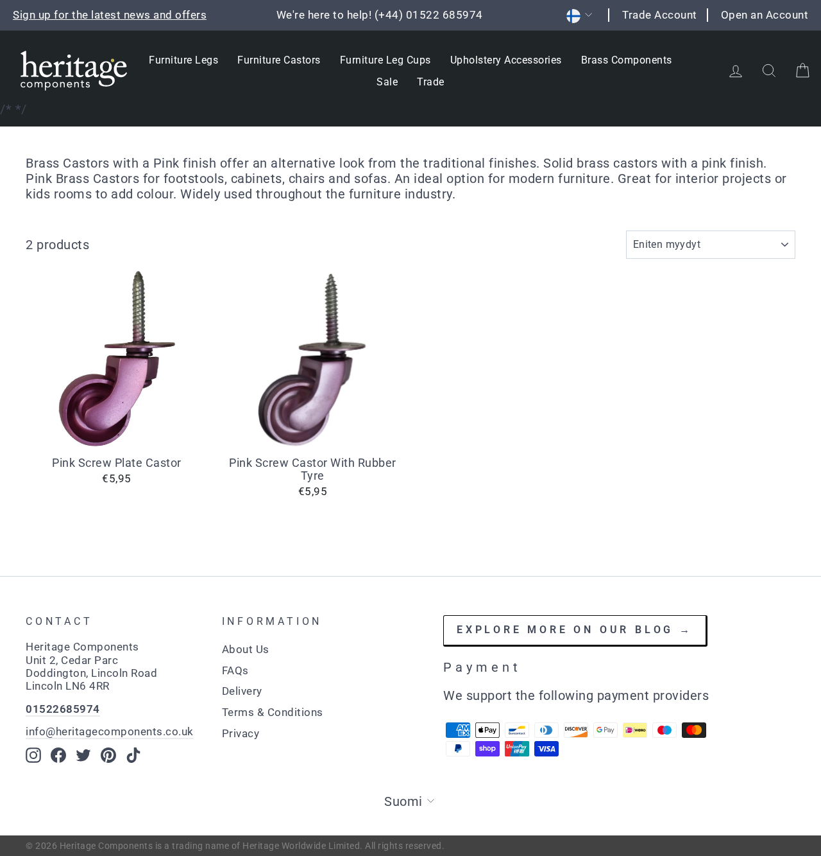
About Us (245, 649)
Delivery (242, 691)
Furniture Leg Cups (385, 60)
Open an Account (765, 14)
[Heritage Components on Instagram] (33, 755)
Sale (387, 82)
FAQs (235, 670)
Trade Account (659, 14)
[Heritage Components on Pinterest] (108, 755)
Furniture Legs (183, 60)
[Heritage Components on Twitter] (83, 755)
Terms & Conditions (272, 712)
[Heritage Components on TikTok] (133, 755)
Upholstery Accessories (506, 60)
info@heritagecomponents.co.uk (110, 731)
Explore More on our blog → (575, 630)
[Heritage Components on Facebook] (58, 755)
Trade (430, 82)
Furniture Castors (279, 60)
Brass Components (626, 60)
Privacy (241, 733)
